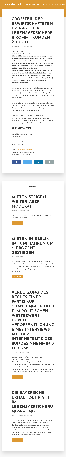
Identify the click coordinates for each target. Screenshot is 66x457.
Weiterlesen (17, 276)
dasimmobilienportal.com (13, 4)
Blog (34, 4)
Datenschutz (56, 4)
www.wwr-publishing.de (25, 149)
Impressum (47, 4)
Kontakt (40, 4)
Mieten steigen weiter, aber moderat (29, 201)
